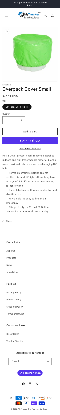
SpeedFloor (12, 272)
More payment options (30, 148)
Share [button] (9, 221)
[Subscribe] (47, 361)
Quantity (6, 114)
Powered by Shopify (40, 409)
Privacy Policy (13, 292)
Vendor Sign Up (14, 341)
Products (11, 258)
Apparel (10, 250)
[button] (6, 15)
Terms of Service (15, 314)
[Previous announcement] (5, 4)
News (9, 265)
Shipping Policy (14, 306)
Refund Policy (13, 299)
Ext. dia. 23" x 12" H (17, 107)
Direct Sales (12, 334)
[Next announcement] (54, 4)
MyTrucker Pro (24, 409)
